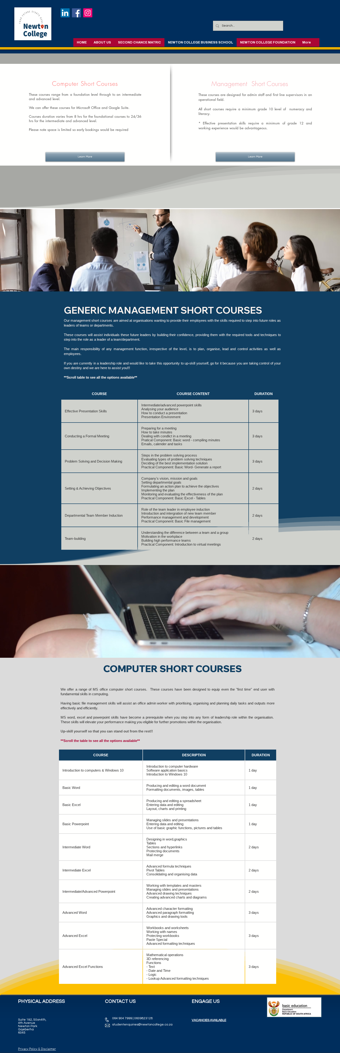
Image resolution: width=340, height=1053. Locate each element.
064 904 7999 (122, 1018)
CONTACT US (120, 1001)
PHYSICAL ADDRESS (41, 1001)
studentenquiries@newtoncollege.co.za (142, 1024)
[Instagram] (87, 12)
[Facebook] (76, 12)
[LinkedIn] (65, 12)
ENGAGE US (206, 1001)
